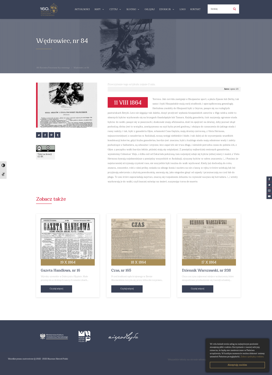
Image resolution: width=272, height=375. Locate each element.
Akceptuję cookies (237, 365)
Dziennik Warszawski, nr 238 (206, 270)
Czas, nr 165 (121, 270)
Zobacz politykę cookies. (252, 357)
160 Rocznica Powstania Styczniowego (53, 68)
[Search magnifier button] (234, 9)
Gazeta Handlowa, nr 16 (60, 270)
